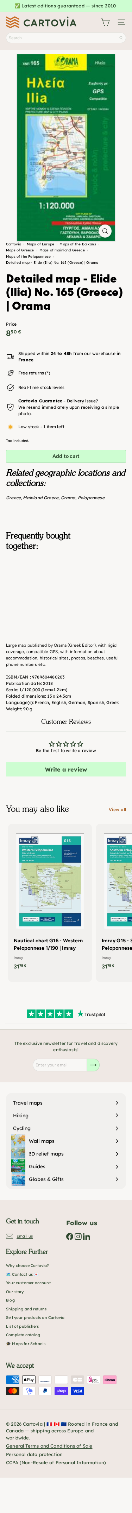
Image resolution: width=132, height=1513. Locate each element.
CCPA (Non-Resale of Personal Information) (56, 1462)
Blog (10, 1300)
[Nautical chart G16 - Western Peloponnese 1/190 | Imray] (50, 899)
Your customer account (28, 1282)
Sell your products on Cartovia (35, 1317)
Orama (68, 497)
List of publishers (22, 1326)
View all (117, 809)
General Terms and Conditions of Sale (49, 1446)
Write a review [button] (66, 769)
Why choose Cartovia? (27, 1265)
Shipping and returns (26, 1309)
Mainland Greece (40, 497)
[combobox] (66, 38)
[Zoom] (105, 231)
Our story (15, 1291)
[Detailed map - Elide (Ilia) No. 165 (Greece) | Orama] (66, 591)
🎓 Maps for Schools (25, 1343)
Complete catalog (23, 1334)
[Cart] (105, 22)
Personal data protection (34, 1454)
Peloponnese (91, 497)
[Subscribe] (93, 1065)
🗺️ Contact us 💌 (22, 1274)
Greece (13, 497)
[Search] (121, 38)
